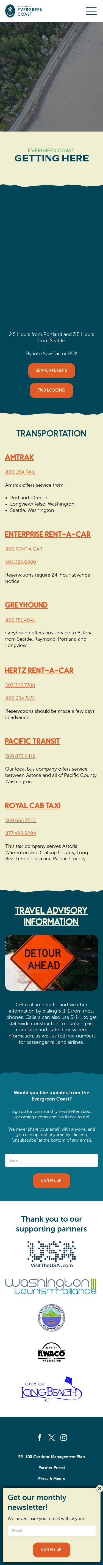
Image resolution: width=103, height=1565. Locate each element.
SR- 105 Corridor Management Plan (51, 1456)
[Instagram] (63, 1437)
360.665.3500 (21, 820)
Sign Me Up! (51, 1180)
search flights (51, 370)
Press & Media (51, 1478)
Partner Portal (51, 1467)
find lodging (51, 390)
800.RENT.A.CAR (23, 549)
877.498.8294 (20, 833)
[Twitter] (51, 1437)
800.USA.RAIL (20, 472)
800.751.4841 (20, 620)
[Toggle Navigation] (91, 11)
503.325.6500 (20, 562)
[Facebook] (39, 1437)
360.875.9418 (20, 756)
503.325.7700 (20, 685)
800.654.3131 (20, 698)
